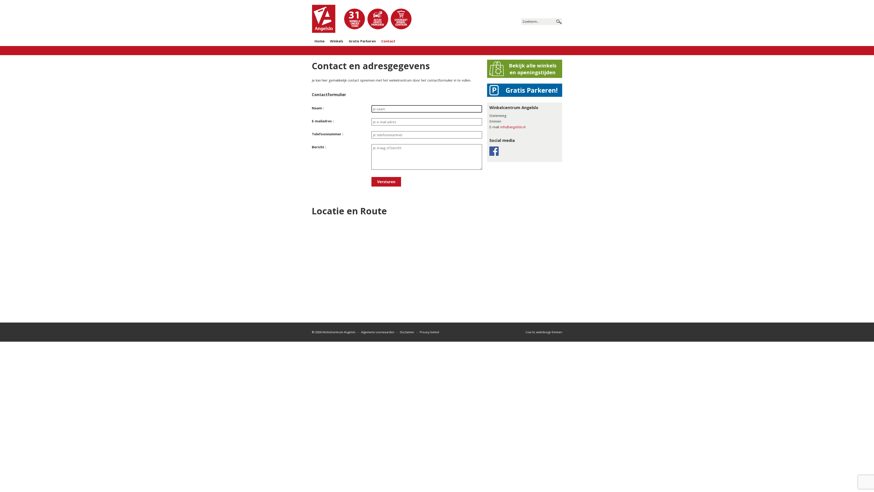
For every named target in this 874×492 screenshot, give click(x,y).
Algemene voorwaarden (377, 332)
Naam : (318, 108)
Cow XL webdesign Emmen (544, 332)
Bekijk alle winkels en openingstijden (532, 69)
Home (320, 41)
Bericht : (319, 147)
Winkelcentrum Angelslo (339, 332)
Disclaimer (407, 332)
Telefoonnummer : (327, 134)
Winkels (336, 41)
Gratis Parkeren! (532, 90)
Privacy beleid (429, 332)
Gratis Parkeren (362, 41)
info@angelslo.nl (513, 127)
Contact (388, 41)
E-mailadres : (323, 121)
